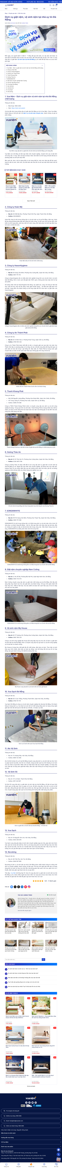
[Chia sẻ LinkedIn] (22, 886)
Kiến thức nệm (21, 13)
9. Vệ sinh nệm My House (13, 82)
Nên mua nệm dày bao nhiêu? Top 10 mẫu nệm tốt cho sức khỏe (24, 986)
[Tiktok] (29, 1102)
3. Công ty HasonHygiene (13, 71)
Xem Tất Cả (30, 201)
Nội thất (35, 8)
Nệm (6, 8)
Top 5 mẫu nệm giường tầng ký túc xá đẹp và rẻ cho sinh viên (23, 982)
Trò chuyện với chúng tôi (12, 1110)
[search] (50, 5)
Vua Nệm (13, 873)
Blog (6, 13)
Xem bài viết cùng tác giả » (24, 910)
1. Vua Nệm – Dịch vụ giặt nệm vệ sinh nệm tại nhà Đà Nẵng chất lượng (24, 68)
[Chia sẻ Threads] (18, 886)
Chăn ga (15, 8)
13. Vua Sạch (9, 89)
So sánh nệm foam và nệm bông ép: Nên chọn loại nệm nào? (23, 973)
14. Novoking (9, 91)
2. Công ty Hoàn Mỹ (11, 69)
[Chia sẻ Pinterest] (25, 886)
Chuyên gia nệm (13, 13)
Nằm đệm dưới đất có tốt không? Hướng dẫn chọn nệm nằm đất (24, 977)
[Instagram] (35, 1102)
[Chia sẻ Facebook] (11, 886)
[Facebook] (26, 1102)
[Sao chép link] (29, 886)
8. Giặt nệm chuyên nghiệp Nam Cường (16, 80)
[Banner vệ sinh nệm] (31, 39)
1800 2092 (18, 1115)
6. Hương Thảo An (11, 77)
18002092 (40, 2)
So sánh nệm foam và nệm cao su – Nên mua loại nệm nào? (23, 968)
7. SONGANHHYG (10, 78)
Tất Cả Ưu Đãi (30, 1086)
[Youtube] (32, 1102)
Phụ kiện (25, 8)
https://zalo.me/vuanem (18, 108)
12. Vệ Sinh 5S (10, 88)
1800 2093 (21, 1125)
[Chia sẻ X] (15, 886)
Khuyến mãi (54, 8)
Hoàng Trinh (25, 23)
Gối (44, 8)
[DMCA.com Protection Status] (23, 1105)
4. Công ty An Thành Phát (13, 73)
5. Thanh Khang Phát (11, 75)
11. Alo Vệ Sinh (10, 86)
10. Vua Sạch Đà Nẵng (12, 84)
